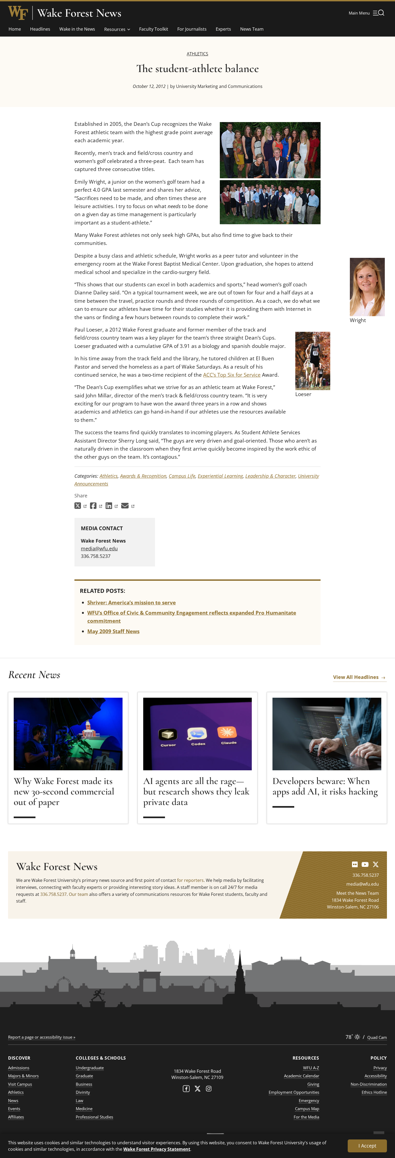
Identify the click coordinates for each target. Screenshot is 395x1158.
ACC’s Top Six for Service (232, 374)
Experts (223, 29)
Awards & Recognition (143, 476)
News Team (252, 29)
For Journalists (192, 29)
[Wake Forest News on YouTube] (365, 864)
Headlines (40, 29)
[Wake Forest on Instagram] (209, 1089)
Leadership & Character (270, 476)
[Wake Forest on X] (197, 1089)
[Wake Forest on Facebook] (186, 1089)
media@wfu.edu (99, 548)
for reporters (190, 880)
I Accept (367, 1145)
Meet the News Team (357, 893)
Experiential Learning (220, 476)
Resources (114, 29)
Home (15, 29)
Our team (78, 894)
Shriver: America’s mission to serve (131, 602)
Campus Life (182, 476)
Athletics (197, 54)
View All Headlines (356, 677)
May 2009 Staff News (113, 631)
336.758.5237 (53, 894)
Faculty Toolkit (153, 29)
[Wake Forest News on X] (375, 864)
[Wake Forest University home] (18, 13)
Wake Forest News (79, 13)
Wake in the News (77, 29)
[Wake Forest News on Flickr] (355, 864)
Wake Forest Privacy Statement (156, 1149)
